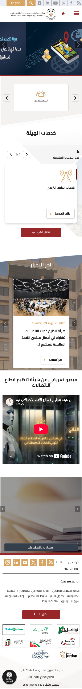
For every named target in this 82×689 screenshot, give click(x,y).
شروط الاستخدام (37, 595)
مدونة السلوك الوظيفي (65, 590)
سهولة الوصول (70, 600)
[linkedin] (47, 3)
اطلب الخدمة (63, 213)
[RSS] (50, 566)
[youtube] (55, 3)
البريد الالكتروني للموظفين (34, 590)
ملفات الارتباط (50, 600)
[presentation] (75, 98)
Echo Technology (32, 684)
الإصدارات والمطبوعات (41, 547)
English (15, 2)
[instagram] (39, 3)
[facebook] (71, 3)
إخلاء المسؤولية (14, 595)
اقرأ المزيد (55, 359)
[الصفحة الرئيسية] (63, 13)
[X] (63, 3)
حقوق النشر (57, 595)
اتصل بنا (43, 614)
